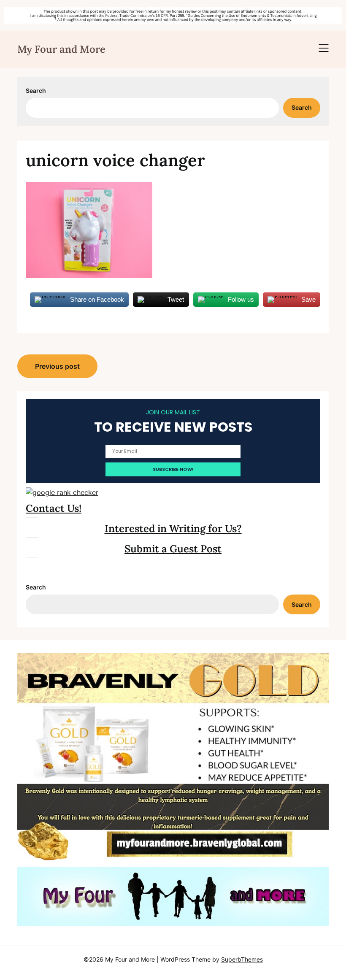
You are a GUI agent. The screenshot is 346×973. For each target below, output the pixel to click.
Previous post (57, 366)
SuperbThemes (242, 959)
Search (36, 90)
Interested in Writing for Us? (173, 528)
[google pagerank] (62, 492)
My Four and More (61, 49)
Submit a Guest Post (173, 548)
